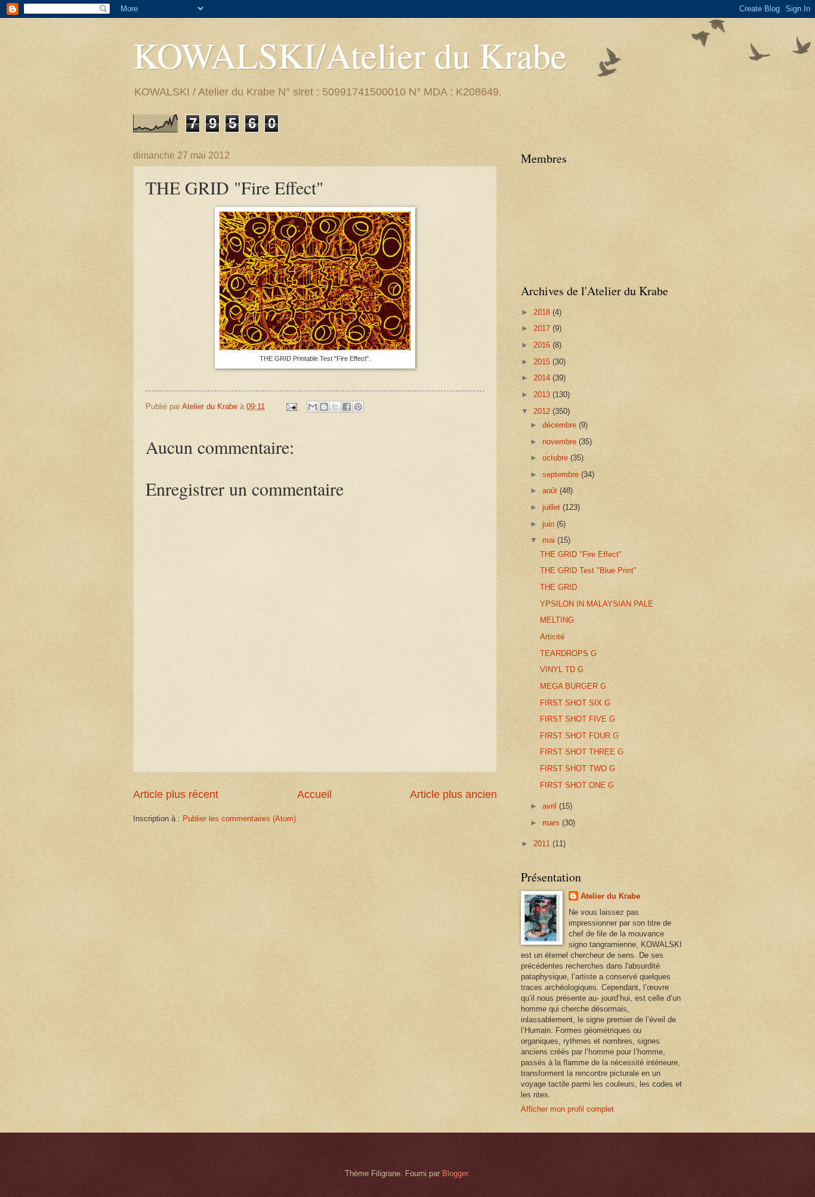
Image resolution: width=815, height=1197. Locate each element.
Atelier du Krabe (610, 896)
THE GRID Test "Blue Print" (588, 570)
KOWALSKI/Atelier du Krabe (350, 55)
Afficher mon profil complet (567, 1109)
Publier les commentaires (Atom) (239, 818)
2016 (542, 345)
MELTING (557, 619)
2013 (542, 394)
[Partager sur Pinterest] (358, 407)
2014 (542, 377)
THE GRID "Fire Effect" (581, 554)
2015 (542, 361)
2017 (542, 328)
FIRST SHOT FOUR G (579, 735)
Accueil (314, 794)
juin (549, 523)
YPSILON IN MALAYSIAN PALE (596, 603)
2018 (542, 312)
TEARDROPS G (568, 653)
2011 (542, 843)
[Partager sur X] (335, 407)
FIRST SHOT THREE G (581, 751)
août (551, 490)
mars (552, 822)
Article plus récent (175, 794)
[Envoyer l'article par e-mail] (291, 406)
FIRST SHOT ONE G (577, 785)
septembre (561, 474)
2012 (542, 411)
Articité (552, 636)
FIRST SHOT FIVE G (577, 719)
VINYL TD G (562, 669)
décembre (560, 424)
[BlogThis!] (324, 407)
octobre (556, 457)
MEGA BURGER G (573, 686)
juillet (552, 507)
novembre (560, 441)
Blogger (455, 1173)
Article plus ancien (453, 794)
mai (549, 540)
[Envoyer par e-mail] (313, 407)
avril (550, 806)
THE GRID (558, 587)
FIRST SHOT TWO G (577, 768)
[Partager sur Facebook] (347, 407)
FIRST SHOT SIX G (575, 702)
